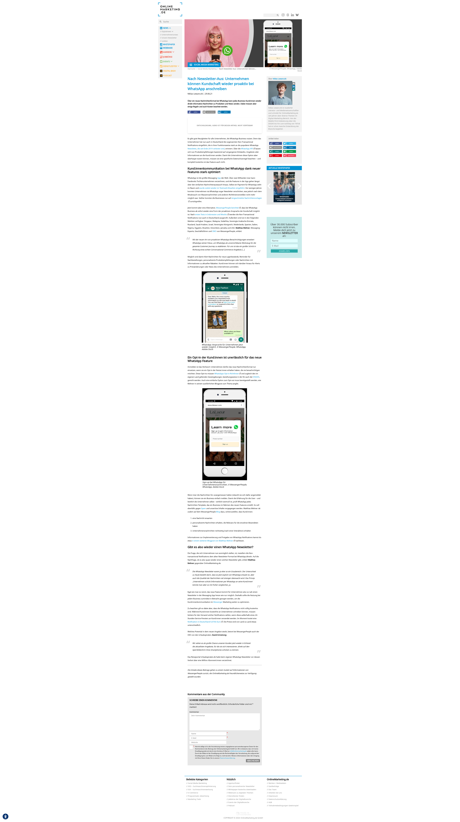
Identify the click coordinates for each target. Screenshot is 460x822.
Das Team (272, 790)
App (219, 178)
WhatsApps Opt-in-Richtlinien (226, 373)
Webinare (168, 48)
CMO (214, 231)
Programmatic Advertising (198, 796)
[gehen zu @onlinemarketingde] (287, 15)
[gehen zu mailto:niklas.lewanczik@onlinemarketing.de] (293, 83)
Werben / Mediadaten (277, 783)
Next (298, 186)
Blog (218, 511)
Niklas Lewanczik (279, 79)
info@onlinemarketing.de (238, 751)
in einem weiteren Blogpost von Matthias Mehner (212, 540)
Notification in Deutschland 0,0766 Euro (204, 622)
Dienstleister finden (236, 796)
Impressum (273, 796)
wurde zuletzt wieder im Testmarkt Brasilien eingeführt (221, 188)
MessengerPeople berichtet (227, 208)
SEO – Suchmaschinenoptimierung (202, 786)
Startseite (191, 69)
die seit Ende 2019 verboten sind (210, 148)
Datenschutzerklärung (227, 758)
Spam (203, 508)
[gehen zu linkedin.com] (292, 15)
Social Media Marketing (207, 69)
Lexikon (165, 41)
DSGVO (256, 377)
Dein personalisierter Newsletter (241, 786)
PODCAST (167, 75)
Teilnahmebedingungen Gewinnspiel (284, 806)
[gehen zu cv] (293, 89)
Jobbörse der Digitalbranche (239, 799)
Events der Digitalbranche (238, 802)
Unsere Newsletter (169, 38)
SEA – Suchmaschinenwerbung (200, 790)
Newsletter (192, 148)
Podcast (231, 806)
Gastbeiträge (274, 786)
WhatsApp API (247, 148)
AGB (270, 802)
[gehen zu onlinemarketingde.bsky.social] (297, 15)
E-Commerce (193, 793)
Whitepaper (169, 44)
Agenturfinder (234, 783)
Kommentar (194, 712)
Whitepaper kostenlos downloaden (242, 790)
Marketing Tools (194, 799)
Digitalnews (166, 32)
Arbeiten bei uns (275, 793)
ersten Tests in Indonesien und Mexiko (211, 214)
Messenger (217, 602)
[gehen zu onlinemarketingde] (283, 15)
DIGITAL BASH (169, 71)
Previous (270, 186)
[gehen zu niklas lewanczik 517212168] (293, 86)
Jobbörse (167, 57)
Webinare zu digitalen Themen (240, 793)
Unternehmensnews (170, 35)
